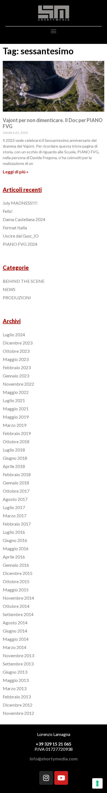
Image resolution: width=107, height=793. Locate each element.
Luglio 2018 (14, 449)
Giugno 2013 (15, 672)
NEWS (9, 289)
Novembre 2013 (18, 655)
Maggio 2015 (16, 589)
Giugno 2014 (15, 630)
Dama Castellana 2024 (24, 219)
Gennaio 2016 (16, 565)
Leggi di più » (16, 171)
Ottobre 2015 (16, 581)
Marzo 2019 (14, 425)
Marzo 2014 (14, 647)
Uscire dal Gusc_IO (21, 235)
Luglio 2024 (14, 334)
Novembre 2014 (18, 597)
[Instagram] (46, 778)
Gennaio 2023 (16, 375)
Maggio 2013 (16, 680)
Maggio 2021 (16, 408)
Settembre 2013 (18, 663)
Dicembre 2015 (17, 573)
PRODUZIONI (17, 297)
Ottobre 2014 (16, 606)
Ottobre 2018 (16, 441)
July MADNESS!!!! (20, 202)
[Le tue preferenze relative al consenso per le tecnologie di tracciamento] (97, 783)
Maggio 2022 (16, 392)
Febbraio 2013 (17, 696)
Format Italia (15, 227)
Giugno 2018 (15, 458)
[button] (53, 31)
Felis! (8, 211)
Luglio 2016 (14, 532)
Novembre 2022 (18, 383)
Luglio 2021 (14, 400)
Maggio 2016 (16, 548)
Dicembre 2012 (17, 704)
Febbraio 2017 (17, 523)
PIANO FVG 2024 (20, 244)
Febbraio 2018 (17, 474)
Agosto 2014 (15, 622)
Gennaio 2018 (16, 482)
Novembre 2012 (18, 713)
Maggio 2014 (16, 639)
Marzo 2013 (14, 688)
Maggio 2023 (16, 359)
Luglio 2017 (14, 507)
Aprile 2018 (14, 466)
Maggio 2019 (16, 416)
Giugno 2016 (15, 540)
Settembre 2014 (18, 614)
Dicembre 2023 (17, 342)
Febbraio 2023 (17, 367)
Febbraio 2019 (17, 433)
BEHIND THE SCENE (23, 281)
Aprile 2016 (14, 556)
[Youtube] (61, 778)
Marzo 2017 (14, 515)
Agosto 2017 (15, 499)
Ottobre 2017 (16, 490)
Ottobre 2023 (16, 351)
